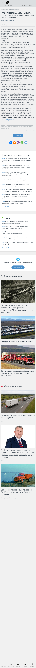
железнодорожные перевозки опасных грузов (12, 125)
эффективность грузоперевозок (19, 126)
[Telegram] (25, 142)
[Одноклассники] (14, 142)
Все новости (5, 206)
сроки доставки (7, 126)
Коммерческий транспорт (8, 498)
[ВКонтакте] (10, 142)
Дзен (2, 421)
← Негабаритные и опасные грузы (10, 9)
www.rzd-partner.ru (8, 120)
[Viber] (18, 142)
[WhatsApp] (22, 142)
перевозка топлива (28, 125)
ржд (2, 126)
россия (7, 128)
